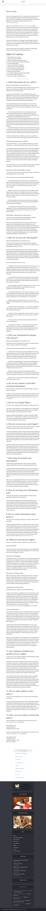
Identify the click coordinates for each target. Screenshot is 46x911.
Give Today (18, 759)
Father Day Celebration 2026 (18, 874)
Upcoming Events (23, 886)
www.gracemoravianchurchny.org (25, 25)
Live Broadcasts (19, 762)
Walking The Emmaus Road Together (20, 867)
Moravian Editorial (19, 768)
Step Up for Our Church (17, 863)
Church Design (18, 756)
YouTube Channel (19, 777)
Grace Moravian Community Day (19, 870)
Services (17, 774)
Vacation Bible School (18, 891)
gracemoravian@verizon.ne (27, 535)
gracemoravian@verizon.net (12, 22)
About (14, 835)
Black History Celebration (21, 753)
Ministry (17, 765)
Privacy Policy (18, 771)
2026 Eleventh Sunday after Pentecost (20, 860)
